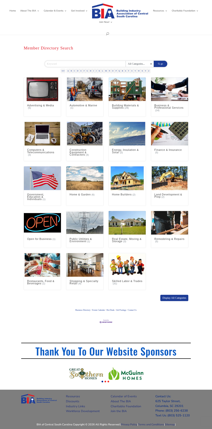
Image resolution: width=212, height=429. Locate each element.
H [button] (90, 71)
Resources (158, 11)
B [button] (71, 71)
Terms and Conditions (151, 424)
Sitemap (170, 424)
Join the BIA (119, 411)
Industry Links (75, 406)
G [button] (87, 71)
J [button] (96, 71)
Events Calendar (98, 310)
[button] (174, 298)
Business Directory (82, 310)
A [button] (68, 71)
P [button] (116, 71)
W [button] (139, 71)
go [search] (162, 64)
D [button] (77, 71)
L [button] (102, 71)
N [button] (109, 71)
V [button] (135, 71)
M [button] (106, 71)
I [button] (93, 71)
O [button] (112, 71)
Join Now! (104, 22)
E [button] (81, 71)
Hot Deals (110, 310)
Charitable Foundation (183, 11)
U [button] (132, 71)
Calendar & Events (53, 11)
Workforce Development (83, 411)
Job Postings (121, 310)
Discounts (72, 401)
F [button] (84, 71)
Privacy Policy (129, 424)
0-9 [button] (63, 71)
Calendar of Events (124, 396)
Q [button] (119, 71)
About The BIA (28, 11)
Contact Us (132, 310)
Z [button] (148, 71)
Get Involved (77, 11)
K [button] (99, 71)
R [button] (122, 71)
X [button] (142, 71)
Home (12, 11)
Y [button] (145, 71)
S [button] (125, 71)
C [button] (74, 71)
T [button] (128, 71)
